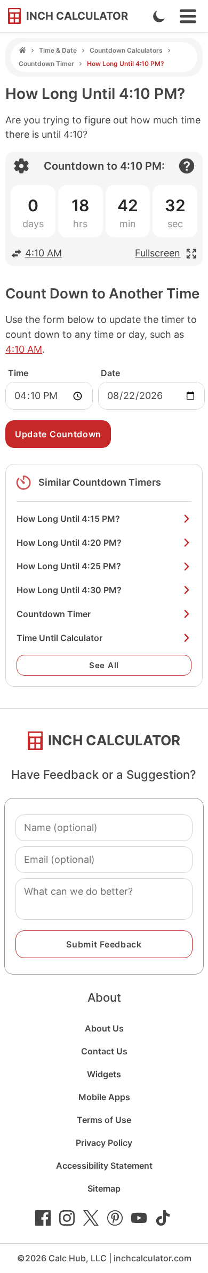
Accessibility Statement (104, 1165)
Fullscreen (157, 253)
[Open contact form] (186, 166)
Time (18, 373)
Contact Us (104, 1051)
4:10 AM (43, 253)
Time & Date (58, 50)
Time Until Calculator (59, 638)
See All (104, 665)
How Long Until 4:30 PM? (69, 590)
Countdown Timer (46, 64)
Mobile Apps (104, 1097)
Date (110, 373)
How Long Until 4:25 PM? (69, 566)
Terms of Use (104, 1119)
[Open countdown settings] (21, 166)
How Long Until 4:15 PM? (68, 518)
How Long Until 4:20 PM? (69, 542)
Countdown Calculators (126, 50)
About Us (104, 1028)
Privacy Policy (104, 1142)
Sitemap (104, 1188)
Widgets (104, 1074)
